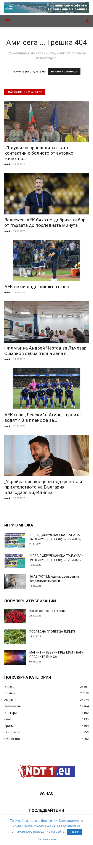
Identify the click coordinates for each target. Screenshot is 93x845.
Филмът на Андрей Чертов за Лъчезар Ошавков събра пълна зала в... (45, 350)
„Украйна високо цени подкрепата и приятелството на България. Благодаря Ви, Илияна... (43, 487)
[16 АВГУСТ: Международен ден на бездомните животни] (15, 581)
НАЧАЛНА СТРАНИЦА (64, 71)
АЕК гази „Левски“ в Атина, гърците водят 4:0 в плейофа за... (42, 417)
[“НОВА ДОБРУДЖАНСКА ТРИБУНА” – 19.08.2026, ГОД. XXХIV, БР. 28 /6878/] (15, 561)
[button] (7, 21)
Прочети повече (47, 839)
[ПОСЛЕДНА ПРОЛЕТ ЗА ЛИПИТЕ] (15, 636)
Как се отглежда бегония (47, 611)
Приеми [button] (74, 831)
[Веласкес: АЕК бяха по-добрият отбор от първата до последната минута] (46, 193)
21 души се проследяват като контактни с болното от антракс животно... (38, 153)
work (7, 164)
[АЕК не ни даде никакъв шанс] (46, 260)
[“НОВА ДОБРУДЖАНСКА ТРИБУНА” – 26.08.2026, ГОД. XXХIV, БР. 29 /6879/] (15, 540)
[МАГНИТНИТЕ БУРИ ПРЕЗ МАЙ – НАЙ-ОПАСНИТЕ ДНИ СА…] (15, 657)
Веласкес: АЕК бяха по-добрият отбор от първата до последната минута (44, 222)
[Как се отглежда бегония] (15, 616)
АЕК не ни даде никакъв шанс (36, 286)
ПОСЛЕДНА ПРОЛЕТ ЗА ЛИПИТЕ (52, 631)
